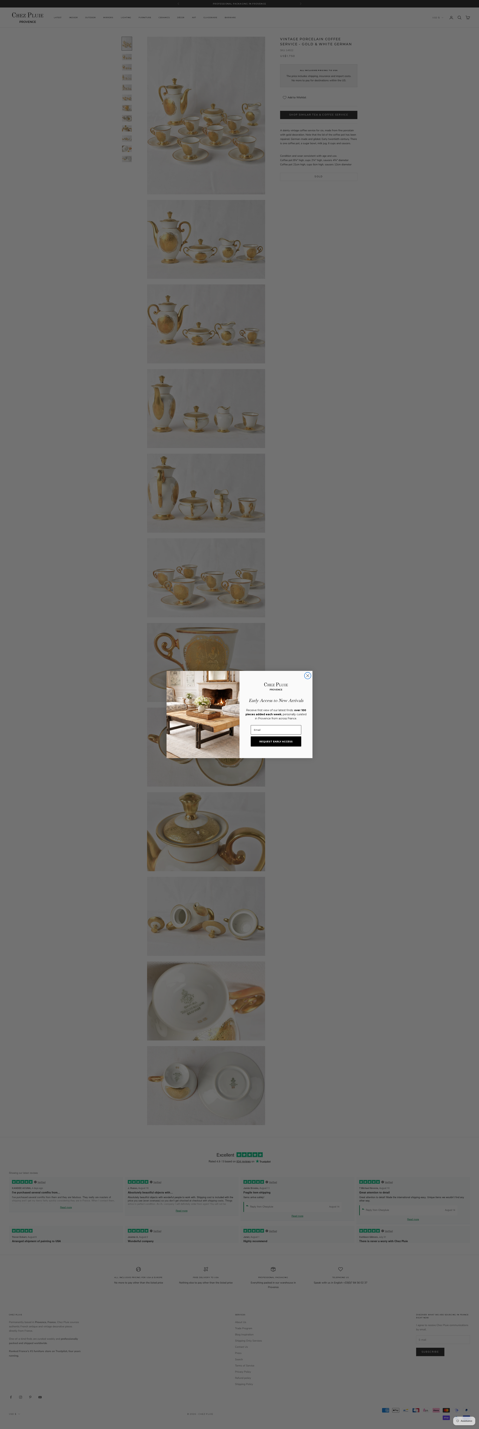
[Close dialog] (307, 675)
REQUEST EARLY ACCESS (276, 741)
